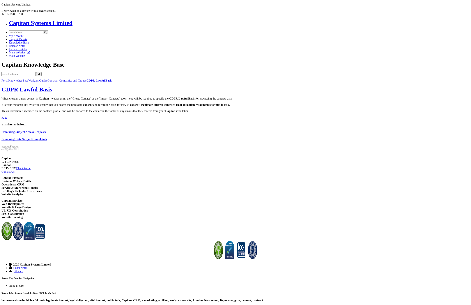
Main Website (18, 52)
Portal (4, 80)
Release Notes (17, 45)
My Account (16, 35)
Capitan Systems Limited (40, 23)
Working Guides (37, 80)
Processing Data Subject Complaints (24, 139)
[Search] (45, 32)
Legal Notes (20, 267)
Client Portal (23, 168)
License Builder (18, 49)
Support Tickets (18, 39)
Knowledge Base (19, 42)
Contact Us (8, 171)
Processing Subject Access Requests (23, 131)
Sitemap (18, 271)
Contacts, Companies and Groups (66, 80)
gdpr (4, 117)
